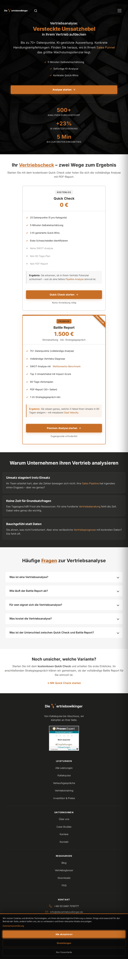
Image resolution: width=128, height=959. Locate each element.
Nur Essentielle (64, 952)
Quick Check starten (62, 294)
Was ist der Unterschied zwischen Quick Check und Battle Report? (51, 632)
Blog (64, 862)
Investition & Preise (64, 798)
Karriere (64, 834)
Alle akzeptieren (64, 934)
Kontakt (64, 841)
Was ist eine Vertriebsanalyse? (28, 577)
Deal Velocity (71, 412)
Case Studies (64, 826)
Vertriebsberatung (89, 506)
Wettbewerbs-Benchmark (67, 366)
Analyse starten (62, 89)
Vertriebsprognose (85, 529)
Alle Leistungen (64, 768)
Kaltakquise (64, 775)
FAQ (64, 885)
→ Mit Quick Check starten (64, 683)
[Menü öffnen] (119, 10)
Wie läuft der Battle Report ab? (28, 590)
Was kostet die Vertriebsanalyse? (30, 618)
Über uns (64, 819)
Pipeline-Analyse (75, 279)
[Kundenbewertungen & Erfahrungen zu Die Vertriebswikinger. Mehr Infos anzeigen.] (64, 738)
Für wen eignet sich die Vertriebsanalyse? (35, 604)
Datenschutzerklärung (13, 926)
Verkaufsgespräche (64, 783)
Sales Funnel (105, 47)
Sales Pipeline (90, 483)
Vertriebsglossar (64, 870)
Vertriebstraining (64, 790)
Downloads (64, 877)
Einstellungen (64, 943)
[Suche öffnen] (35, 10)
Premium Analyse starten (62, 428)
